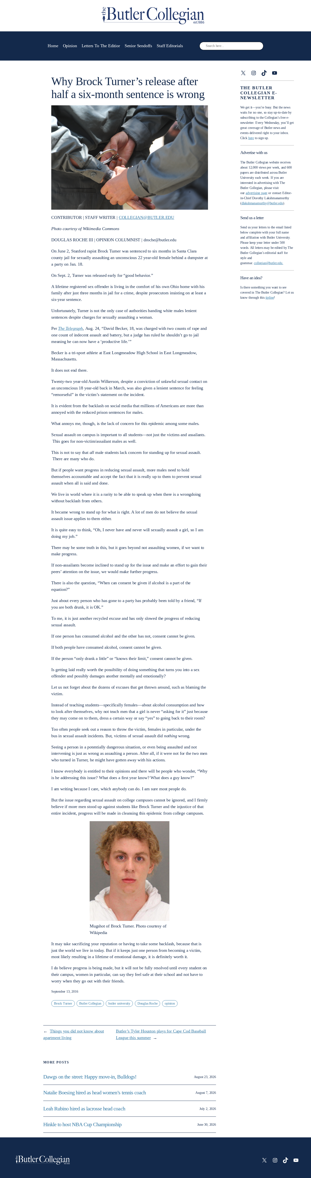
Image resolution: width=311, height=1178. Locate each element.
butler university (119, 1003)
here (251, 138)
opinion (170, 1003)
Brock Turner (63, 1003)
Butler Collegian (90, 1003)
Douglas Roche (148, 1003)
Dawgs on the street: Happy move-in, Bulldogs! (89, 1077)
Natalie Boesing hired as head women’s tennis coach (95, 1093)
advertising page (256, 193)
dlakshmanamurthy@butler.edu (262, 203)
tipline (270, 297)
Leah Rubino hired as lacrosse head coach (84, 1109)
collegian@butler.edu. (268, 263)
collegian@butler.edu (146, 217)
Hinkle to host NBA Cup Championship (82, 1124)
